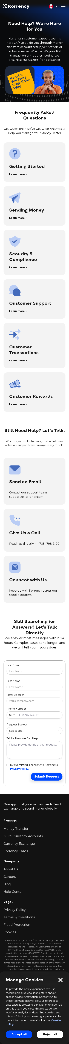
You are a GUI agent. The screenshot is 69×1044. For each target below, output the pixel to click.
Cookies (10, 932)
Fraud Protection (17, 925)
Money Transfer (16, 829)
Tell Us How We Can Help (22, 738)
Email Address (15, 694)
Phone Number (16, 708)
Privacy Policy (15, 910)
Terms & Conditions (19, 917)
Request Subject (17, 724)
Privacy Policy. (19, 768)
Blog (7, 884)
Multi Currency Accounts (23, 836)
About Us (11, 869)
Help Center (13, 892)
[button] (53, 6)
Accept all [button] (19, 1034)
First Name (13, 665)
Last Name (13, 681)
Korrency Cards (16, 851)
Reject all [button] (50, 1034)
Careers (10, 877)
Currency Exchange (19, 844)
